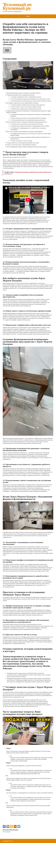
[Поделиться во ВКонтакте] (7, 826)
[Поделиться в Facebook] (4, 826)
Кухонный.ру (17, 7)
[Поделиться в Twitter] (18, 826)
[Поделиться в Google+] (15, 826)
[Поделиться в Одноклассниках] (11, 826)
